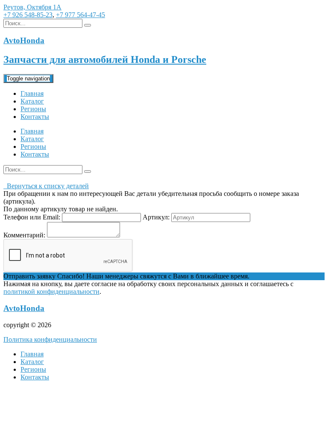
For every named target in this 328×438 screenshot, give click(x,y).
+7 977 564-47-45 (80, 14)
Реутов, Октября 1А (32, 7)
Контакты (34, 116)
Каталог (32, 101)
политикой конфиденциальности (51, 291)
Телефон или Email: (31, 217)
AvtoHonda (23, 308)
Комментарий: (24, 235)
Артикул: (156, 217)
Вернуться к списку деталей (46, 185)
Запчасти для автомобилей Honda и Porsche (104, 59)
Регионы (33, 108)
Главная (32, 93)
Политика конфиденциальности (50, 339)
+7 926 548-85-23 (28, 14)
